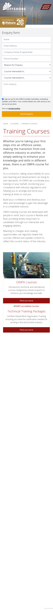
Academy (15, 123)
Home (5, 123)
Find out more (26, 300)
